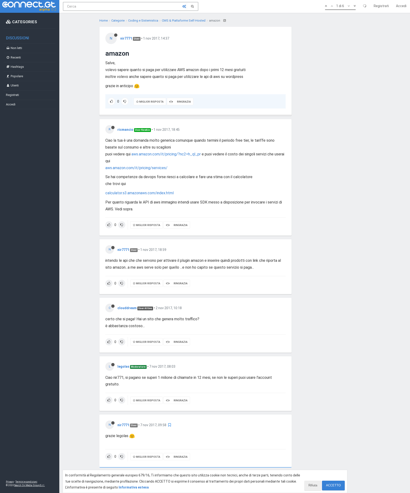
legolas (123, 366)
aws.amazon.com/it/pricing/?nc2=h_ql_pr (166, 154)
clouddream (127, 308)
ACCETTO (333, 485)
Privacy (10, 481)
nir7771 (126, 38)
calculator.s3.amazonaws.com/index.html (139, 193)
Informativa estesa (134, 487)
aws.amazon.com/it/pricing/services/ (136, 168)
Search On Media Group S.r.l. (29, 485)
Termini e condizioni (26, 481)
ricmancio (125, 129)
